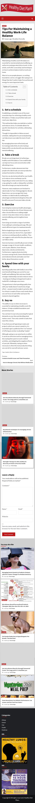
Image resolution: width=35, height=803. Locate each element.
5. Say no (9, 103)
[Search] (32, 18)
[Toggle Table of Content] (23, 86)
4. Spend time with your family (16, 99)
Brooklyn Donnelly (18, 39)
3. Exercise (10, 96)
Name (4, 509)
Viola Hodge (13, 401)
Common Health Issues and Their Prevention (16, 357)
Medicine (4, 600)
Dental (4, 568)
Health (4, 26)
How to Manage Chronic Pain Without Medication (18, 361)
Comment (6, 486)
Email (20, 509)
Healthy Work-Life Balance (12, 352)
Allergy (4, 632)
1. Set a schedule (12, 90)
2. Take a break (11, 93)
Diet (3, 696)
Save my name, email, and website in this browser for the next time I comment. (15, 527)
